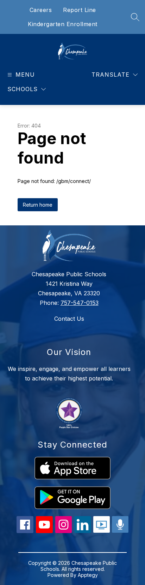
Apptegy (88, 575)
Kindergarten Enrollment (62, 24)
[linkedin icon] (82, 530)
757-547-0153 (80, 302)
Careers (41, 9)
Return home (37, 205)
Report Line (79, 9)
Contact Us (69, 318)
